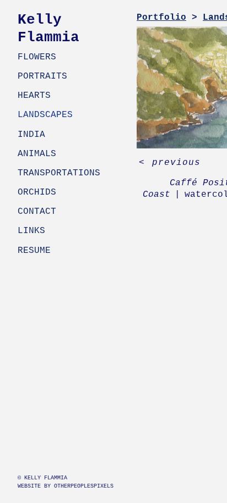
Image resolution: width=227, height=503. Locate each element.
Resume (34, 251)
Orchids (37, 192)
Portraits (42, 76)
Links (31, 231)
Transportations (59, 173)
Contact (37, 212)
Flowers (37, 57)
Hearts (34, 96)
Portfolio (161, 18)
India (31, 135)
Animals (37, 154)
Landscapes (45, 115)
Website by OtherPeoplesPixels (66, 486)
